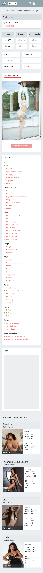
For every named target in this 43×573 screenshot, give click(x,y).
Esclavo (9, 269)
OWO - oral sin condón (14, 172)
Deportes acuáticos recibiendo (17, 339)
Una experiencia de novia (15, 291)
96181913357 (12, 22)
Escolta (8, 191)
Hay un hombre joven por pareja (17, 197)
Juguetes (9, 181)
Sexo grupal (10, 175)
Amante (9, 260)
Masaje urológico (12, 222)
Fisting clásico (11, 310)
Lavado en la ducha (13, 203)
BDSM (8, 266)
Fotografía (10, 194)
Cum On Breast (11, 326)
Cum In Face (10, 329)
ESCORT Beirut (7, 11)
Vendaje (9, 278)
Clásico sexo (10, 166)
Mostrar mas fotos (21, 146)
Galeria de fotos (12, 75)
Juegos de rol (11, 275)
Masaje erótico (11, 219)
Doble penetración (12, 178)
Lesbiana (9, 253)
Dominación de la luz (13, 263)
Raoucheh (18, 11)
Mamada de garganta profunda (17, 294)
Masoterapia (10, 228)
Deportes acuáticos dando (15, 336)
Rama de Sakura (12, 240)
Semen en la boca (12, 323)
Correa (8, 272)
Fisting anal (10, 313)
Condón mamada (12, 288)
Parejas (8, 200)
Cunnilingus (10, 300)
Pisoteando (10, 281)
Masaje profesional (13, 216)
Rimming (9, 209)
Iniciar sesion (34, 3)
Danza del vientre (12, 250)
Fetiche (8, 184)
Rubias (27, 66)
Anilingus (9, 303)
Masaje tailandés (12, 225)
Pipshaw (9, 206)
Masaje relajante (12, 237)
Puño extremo (11, 316)
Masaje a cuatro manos (14, 231)
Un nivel (9, 169)
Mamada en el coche (13, 297)
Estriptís (9, 247)
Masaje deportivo (12, 234)
